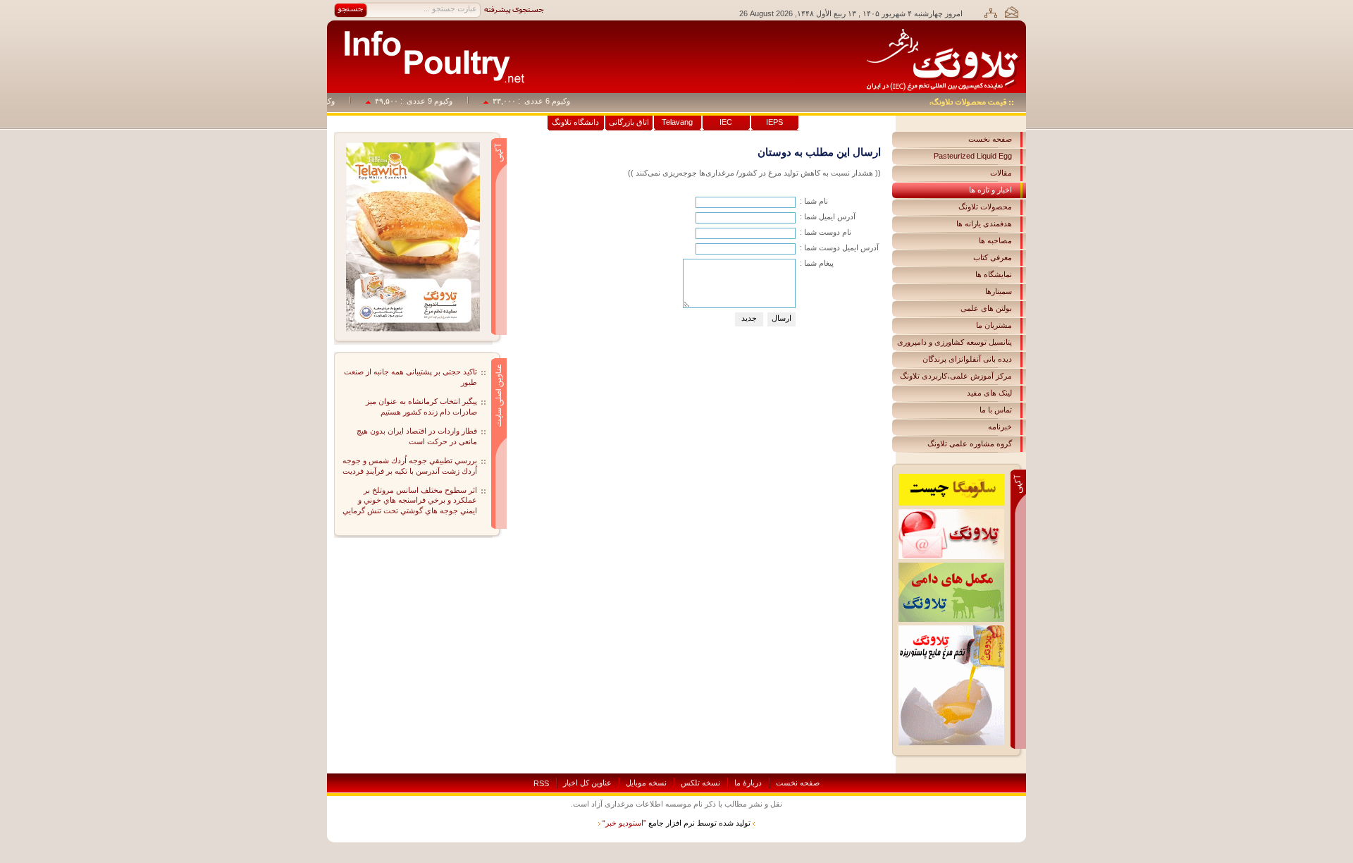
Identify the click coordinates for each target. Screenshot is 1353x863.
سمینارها (998, 291)
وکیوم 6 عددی (558, 101)
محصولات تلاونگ (985, 206)
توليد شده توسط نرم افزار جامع (676, 823)
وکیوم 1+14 (326, 101)
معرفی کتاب (992, 257)
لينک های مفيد (989, 392)
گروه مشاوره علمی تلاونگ (969, 443)
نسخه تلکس (700, 782)
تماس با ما (996, 409)
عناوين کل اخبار (587, 782)
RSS (541, 783)
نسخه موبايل (646, 782)
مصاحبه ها (995, 240)
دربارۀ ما (748, 782)
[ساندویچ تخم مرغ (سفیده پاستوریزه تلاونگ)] (413, 146)
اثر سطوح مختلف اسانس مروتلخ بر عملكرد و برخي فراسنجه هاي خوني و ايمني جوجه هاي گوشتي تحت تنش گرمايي (409, 500)
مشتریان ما (994, 325)
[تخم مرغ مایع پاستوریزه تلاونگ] (951, 629)
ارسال (781, 318)
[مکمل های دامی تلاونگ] (951, 567)
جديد (749, 318)
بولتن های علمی (986, 308)
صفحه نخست (990, 139)
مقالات (1001, 173)
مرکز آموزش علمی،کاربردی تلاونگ (956, 376)
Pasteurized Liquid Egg (973, 156)
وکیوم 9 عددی (440, 101)
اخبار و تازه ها (990, 189)
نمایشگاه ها (993, 274)
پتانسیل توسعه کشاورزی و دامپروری (954, 342)
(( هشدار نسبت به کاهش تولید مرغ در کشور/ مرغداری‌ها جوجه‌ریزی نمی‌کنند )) (754, 173)
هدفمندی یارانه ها (984, 223)
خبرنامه (1000, 426)
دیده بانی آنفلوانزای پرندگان (967, 359)
